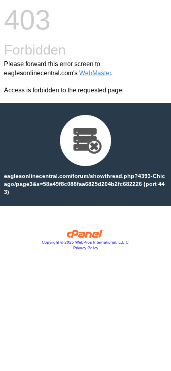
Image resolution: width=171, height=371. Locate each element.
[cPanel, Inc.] (86, 235)
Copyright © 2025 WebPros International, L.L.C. (86, 242)
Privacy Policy (85, 248)
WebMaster (95, 73)
